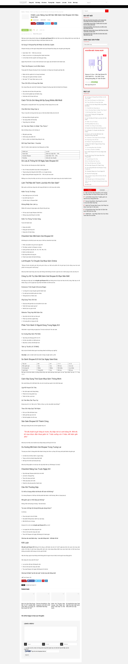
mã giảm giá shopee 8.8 (31, 585)
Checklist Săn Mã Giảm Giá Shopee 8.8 (96, 128)
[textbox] (96, 44)
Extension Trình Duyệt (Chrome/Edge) (96, 137)
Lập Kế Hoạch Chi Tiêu (92, 159)
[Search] (106, 2)
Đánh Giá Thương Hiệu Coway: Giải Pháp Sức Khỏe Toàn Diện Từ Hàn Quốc (58, 606)
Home (22, 12)
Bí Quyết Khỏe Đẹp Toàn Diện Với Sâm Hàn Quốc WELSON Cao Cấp (73, 605)
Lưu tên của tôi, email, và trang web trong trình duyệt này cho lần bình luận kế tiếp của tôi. (47, 648)
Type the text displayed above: (38, 651)
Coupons (58, 2)
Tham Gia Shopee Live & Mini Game (95, 100)
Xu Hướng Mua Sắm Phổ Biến (94, 147)
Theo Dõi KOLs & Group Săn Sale (95, 102)
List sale (64, 2)
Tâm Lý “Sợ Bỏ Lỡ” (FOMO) (93, 149)
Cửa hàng (37, 2)
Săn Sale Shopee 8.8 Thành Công (95, 165)
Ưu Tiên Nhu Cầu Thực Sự (93, 161)
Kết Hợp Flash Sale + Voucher (94, 112)
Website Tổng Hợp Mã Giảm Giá (94, 141)
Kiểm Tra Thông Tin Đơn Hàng (94, 125)
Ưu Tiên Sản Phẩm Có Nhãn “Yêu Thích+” (97, 110)
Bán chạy (75, 2)
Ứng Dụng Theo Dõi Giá (92, 139)
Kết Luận (89, 184)
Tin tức (69, 2)
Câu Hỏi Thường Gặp (92, 173)
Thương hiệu (51, 2)
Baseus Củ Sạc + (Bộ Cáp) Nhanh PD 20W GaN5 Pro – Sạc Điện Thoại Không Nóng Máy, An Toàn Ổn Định (96, 76)
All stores (44, 2)
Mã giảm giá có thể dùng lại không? (96, 179)
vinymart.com (36, 19)
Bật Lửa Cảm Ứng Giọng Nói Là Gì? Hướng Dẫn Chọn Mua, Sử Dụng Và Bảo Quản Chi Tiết (28, 606)
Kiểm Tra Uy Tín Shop (92, 121)
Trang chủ (31, 2)
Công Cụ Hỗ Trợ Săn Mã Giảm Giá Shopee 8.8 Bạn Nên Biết (94, 134)
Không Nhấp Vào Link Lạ (93, 123)
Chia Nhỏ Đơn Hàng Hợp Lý (93, 108)
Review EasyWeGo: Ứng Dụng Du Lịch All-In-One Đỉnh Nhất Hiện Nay (43, 605)
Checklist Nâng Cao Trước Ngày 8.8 (96, 171)
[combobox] (96, 44)
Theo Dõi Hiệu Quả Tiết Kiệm (94, 163)
